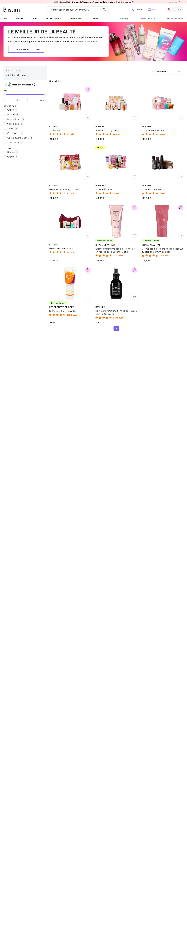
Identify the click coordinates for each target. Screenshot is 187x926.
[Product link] (70, 111)
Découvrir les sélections (26, 50)
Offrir (34, 18)
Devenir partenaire (174, 18)
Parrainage (124, 18)
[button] (93, 2)
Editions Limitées (54, 18)
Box (5, 18)
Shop (20, 18)
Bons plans (76, 18)
